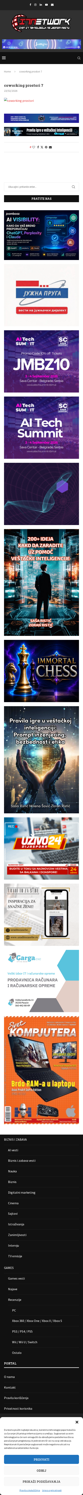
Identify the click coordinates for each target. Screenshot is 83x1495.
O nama (9, 1377)
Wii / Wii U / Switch (24, 1342)
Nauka (12, 1171)
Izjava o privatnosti (52, 1490)
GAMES (9, 1268)
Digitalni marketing (21, 1192)
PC (14, 1310)
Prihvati (41, 1459)
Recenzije (14, 1300)
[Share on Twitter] (41, 147)
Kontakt (10, 1387)
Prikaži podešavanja (41, 1482)
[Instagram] (35, 4)
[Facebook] (30, 4)
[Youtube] (46, 4)
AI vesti (13, 1150)
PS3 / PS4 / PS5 (22, 1331)
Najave (12, 1289)
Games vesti (16, 1278)
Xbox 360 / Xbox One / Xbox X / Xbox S (37, 1321)
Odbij (41, 1470)
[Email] (52, 4)
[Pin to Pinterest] (46, 147)
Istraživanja (16, 1224)
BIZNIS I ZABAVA (15, 1139)
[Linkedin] (41, 4)
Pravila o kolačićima (30, 1490)
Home (7, 71)
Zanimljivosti (17, 1235)
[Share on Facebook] (38, 147)
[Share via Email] (50, 147)
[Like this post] (33, 147)
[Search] (79, 58)
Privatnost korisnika (18, 1408)
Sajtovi (13, 1214)
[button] (77, 1422)
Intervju (13, 1245)
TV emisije (15, 1256)
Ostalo (17, 1353)
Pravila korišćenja (16, 1398)
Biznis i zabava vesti (21, 1160)
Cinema (13, 1203)
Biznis (12, 1182)
